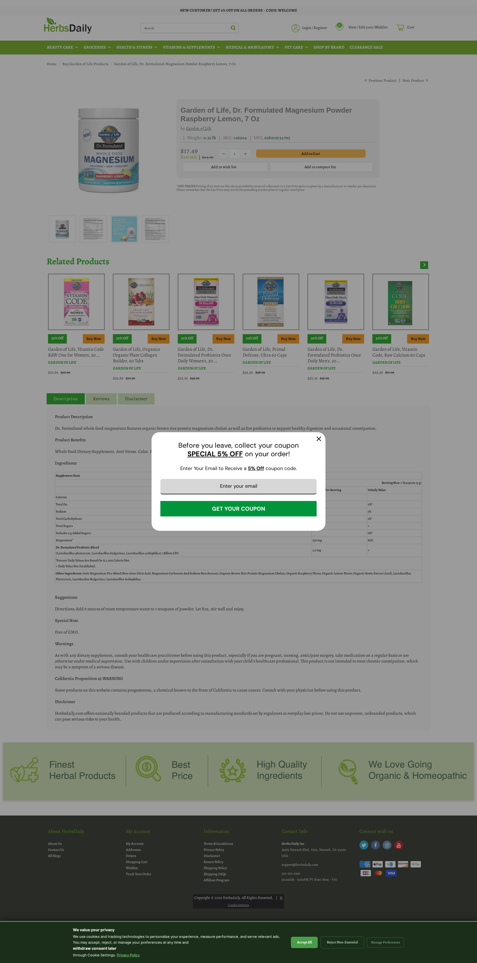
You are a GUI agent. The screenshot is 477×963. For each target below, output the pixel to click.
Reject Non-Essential (342, 942)
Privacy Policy (128, 955)
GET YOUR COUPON (238, 508)
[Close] (318, 438)
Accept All (304, 942)
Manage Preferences (385, 942)
